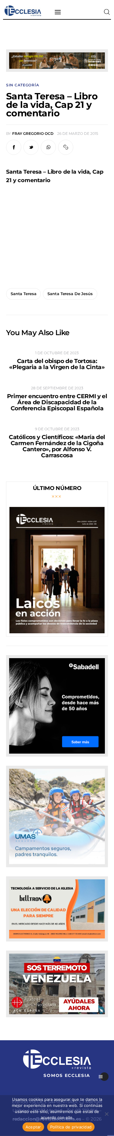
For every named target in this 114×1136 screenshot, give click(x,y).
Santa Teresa (23, 293)
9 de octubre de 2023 (57, 429)
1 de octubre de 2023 (57, 353)
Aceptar (33, 1126)
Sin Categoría (22, 85)
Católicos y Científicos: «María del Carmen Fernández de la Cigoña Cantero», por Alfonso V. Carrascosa (57, 446)
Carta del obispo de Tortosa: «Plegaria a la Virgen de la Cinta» (57, 364)
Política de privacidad (71, 1126)
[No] (106, 1114)
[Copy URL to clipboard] (65, 147)
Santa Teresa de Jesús (69, 293)
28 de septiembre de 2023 (57, 388)
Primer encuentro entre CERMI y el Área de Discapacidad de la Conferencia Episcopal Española (57, 402)
